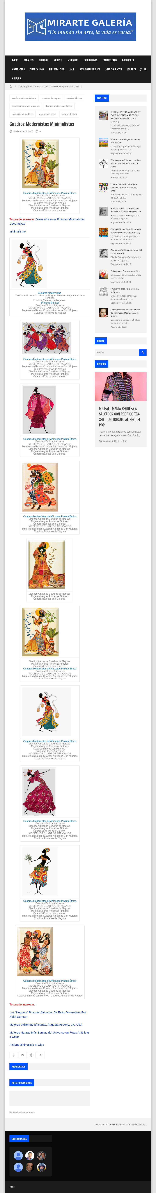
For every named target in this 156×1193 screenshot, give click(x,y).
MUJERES (57, 60)
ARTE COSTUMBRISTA (90, 69)
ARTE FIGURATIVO (113, 69)
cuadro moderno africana (24, 98)
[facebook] (13, 1055)
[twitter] (23, 1055)
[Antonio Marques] (18, 1155)
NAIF (72, 69)
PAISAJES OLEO (110, 60)
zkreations (115, 1124)
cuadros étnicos (74, 98)
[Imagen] (121, 386)
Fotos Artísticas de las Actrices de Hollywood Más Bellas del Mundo (125, 312)
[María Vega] (18, 1167)
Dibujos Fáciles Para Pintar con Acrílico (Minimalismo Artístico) (49, 86)
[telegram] (41, 1055)
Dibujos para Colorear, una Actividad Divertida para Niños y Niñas (126, 163)
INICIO (15, 60)
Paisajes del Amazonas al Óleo (125, 271)
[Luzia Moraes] (41, 1155)
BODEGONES (128, 60)
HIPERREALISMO (56, 69)
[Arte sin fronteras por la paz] (29, 1155)
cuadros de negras (51, 98)
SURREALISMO (37, 69)
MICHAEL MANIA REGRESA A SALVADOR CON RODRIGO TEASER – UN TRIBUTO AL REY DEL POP (120, 416)
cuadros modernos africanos (25, 106)
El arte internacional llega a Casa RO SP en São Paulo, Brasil (124, 187)
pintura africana (69, 114)
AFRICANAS (72, 60)
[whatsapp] (32, 1055)
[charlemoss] (29, 1167)
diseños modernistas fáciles (59, 106)
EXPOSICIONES (90, 60)
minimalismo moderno (22, 114)
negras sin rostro (47, 114)
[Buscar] (145, 69)
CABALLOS (29, 60)
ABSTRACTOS (18, 69)
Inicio (11, 1187)
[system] (140, 69)
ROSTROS (43, 60)
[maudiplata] (41, 1167)
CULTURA (16, 78)
